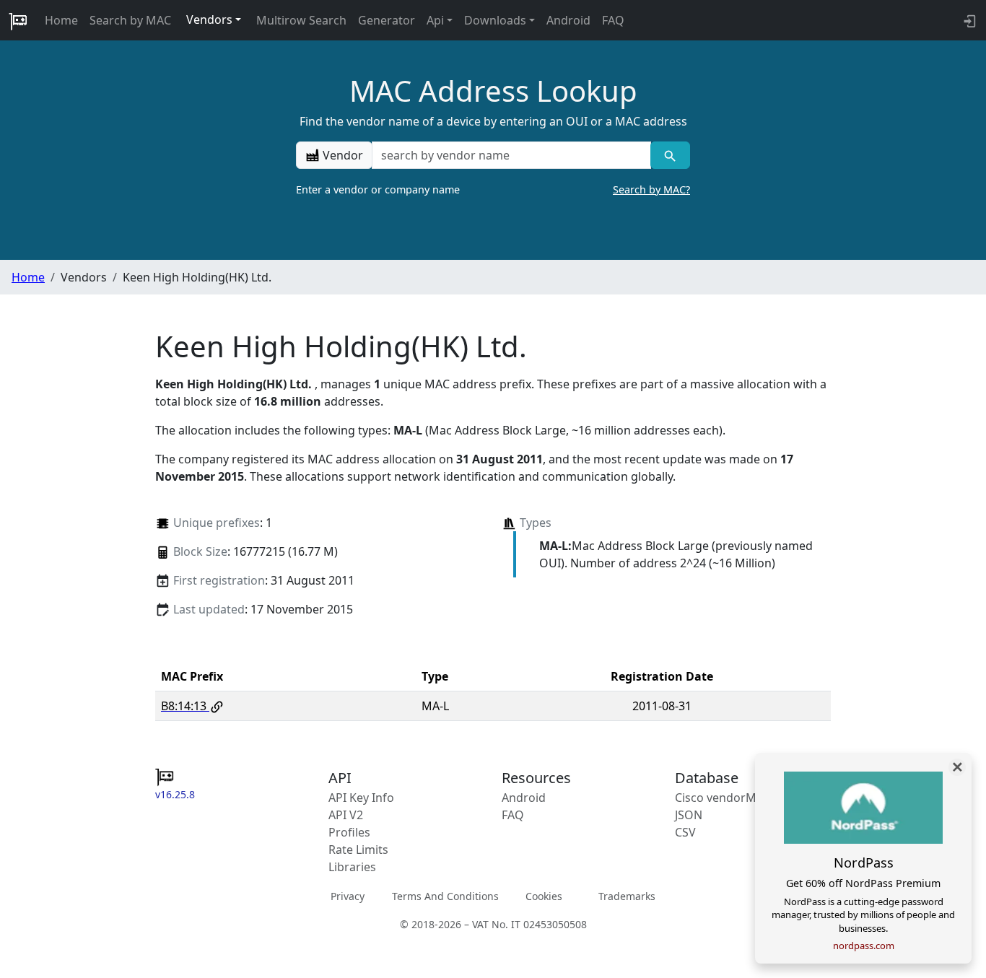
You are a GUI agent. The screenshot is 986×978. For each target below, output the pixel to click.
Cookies (543, 896)
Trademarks (626, 896)
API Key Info (361, 797)
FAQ (613, 20)
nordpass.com (863, 945)
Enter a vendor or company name (493, 189)
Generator (386, 20)
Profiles (349, 832)
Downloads (495, 20)
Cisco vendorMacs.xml (736, 797)
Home (61, 20)
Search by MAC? (651, 189)
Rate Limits (358, 849)
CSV (685, 832)
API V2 (345, 815)
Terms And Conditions (445, 896)
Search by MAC (130, 20)
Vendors (209, 19)
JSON (688, 815)
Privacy (348, 896)
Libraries (352, 867)
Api (435, 20)
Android (568, 20)
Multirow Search (301, 20)
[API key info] (968, 20)
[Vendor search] (670, 155)
